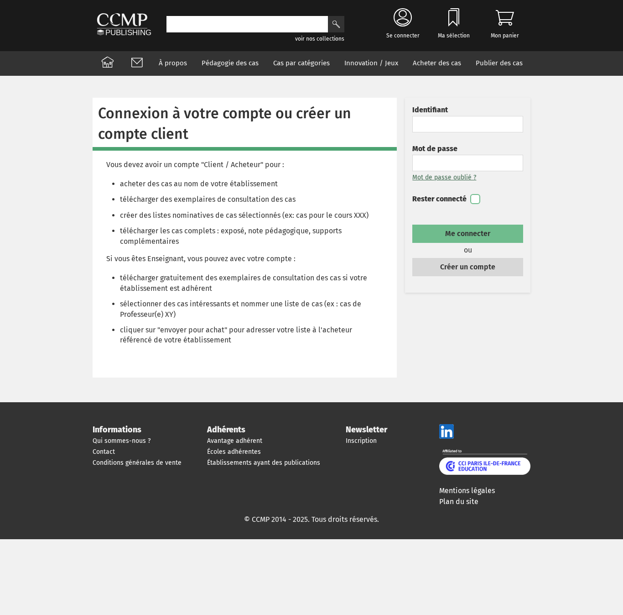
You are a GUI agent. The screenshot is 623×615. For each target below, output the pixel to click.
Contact (104, 452)
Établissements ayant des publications (263, 463)
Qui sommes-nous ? (122, 441)
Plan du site (458, 501)
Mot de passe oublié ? (444, 177)
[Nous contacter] (136, 63)
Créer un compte (467, 267)
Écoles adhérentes (234, 452)
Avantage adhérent (234, 441)
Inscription (361, 441)
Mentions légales (467, 490)
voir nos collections (319, 39)
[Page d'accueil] (107, 63)
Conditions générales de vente (137, 463)
